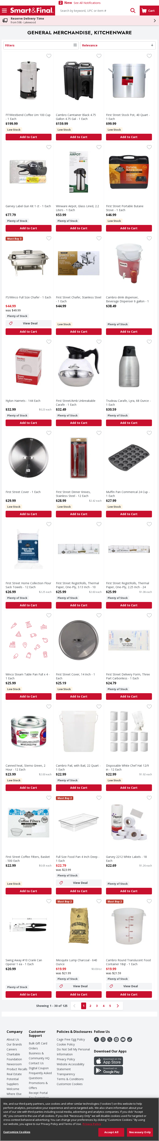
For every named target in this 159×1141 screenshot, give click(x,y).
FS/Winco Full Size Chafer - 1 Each (28, 297)
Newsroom (14, 1064)
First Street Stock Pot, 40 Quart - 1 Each (128, 117)
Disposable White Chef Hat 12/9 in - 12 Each (127, 767)
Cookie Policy (66, 1044)
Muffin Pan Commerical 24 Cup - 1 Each (128, 494)
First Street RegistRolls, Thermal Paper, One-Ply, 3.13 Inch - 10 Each (77, 587)
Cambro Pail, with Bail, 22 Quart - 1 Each (78, 767)
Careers (12, 1049)
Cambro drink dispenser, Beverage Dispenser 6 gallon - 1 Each (127, 301)
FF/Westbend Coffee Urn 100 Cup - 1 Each (28, 117)
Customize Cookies (70, 1084)
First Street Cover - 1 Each (23, 492)
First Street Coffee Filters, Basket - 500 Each (28, 859)
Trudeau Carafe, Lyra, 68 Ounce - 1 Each (128, 403)
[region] (79, 1119)
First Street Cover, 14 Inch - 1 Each (75, 676)
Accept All (111, 1132)
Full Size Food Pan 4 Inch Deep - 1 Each (77, 859)
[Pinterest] (116, 1040)
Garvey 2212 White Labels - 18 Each (126, 859)
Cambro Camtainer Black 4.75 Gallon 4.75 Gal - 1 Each (76, 117)
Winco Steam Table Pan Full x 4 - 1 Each (28, 676)
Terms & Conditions (70, 1079)
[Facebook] (96, 1040)
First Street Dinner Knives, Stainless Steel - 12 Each (73, 494)
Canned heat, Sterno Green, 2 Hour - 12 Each (25, 767)
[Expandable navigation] (4, 10)
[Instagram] (103, 1040)
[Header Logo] (31, 10)
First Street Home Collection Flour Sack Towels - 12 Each (28, 585)
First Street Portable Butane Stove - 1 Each (124, 208)
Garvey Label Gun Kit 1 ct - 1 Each (28, 206)
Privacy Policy (66, 1059)
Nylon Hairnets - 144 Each (23, 401)
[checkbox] (49, 56)
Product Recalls (17, 1069)
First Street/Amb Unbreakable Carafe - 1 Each (75, 403)
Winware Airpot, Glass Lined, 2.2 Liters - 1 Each (77, 208)
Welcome (13, 1089)
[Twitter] (109, 1040)
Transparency (66, 1074)
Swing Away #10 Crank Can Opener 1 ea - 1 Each (24, 962)
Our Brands (14, 1044)
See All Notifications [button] (87, 3)
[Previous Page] (75, 1006)
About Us (13, 1039)
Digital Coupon (39, 1068)
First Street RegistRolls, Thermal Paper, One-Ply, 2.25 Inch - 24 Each (127, 587)
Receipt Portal (38, 1093)
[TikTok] (129, 1040)
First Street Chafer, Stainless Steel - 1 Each (78, 299)
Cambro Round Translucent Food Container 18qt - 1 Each (128, 962)
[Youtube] (122, 1040)
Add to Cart (28, 137)
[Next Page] (118, 1006)
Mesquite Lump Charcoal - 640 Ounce (76, 962)
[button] (133, 10)
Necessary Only (140, 1132)
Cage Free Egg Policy (71, 1039)
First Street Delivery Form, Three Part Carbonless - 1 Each (128, 676)
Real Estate (14, 1074)
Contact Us (36, 1063)
